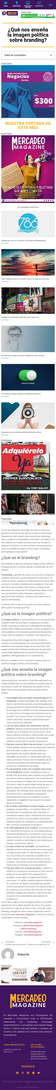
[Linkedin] (28, 1073)
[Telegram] (33, 1073)
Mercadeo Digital (28, 6)
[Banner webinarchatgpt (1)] (28, 982)
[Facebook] (17, 1073)
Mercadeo (17, 6)
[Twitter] (38, 1073)
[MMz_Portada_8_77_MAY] (28, 202)
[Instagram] (22, 1073)
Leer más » (5, 243)
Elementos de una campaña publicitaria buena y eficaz (21, 432)
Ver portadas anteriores (28, 207)
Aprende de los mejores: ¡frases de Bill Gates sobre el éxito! (22, 355)
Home (6, 6)
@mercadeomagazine (33, 925)
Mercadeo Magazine (25, 914)
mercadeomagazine (33, 922)
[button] (50, 5)
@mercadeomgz (29, 928)
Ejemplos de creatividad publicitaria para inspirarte (20, 317)
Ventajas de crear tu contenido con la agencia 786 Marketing (23, 240)
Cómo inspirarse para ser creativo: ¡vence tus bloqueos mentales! (25, 279)
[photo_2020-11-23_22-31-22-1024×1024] (28, 117)
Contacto (39, 6)
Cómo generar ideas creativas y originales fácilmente (21, 394)
